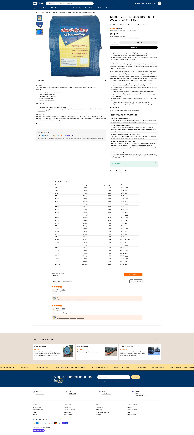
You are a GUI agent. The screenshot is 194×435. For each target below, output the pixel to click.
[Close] (155, 162)
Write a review (133, 274)
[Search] (91, 3)
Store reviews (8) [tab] (67, 281)
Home (37, 12)
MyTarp (38, 427)
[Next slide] (159, 339)
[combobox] (70, 3)
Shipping (112, 36)
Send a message (40, 393)
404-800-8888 (72, 393)
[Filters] (131, 281)
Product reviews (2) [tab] (57, 281)
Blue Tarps (63, 12)
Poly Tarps (55, 12)
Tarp (123, 30)
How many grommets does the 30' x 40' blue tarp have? (125, 134)
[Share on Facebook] (116, 171)
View (126, 187)
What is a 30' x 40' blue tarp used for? (120, 118)
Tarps (42, 12)
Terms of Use (116, 381)
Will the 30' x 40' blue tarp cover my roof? (121, 152)
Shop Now (131, 165)
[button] (113, 28)
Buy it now (134, 47)
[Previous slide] (155, 339)
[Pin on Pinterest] (125, 171)
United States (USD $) (40, 419)
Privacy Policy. (125, 381)
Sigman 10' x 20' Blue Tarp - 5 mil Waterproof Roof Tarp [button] (70, 299)
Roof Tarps (48, 12)
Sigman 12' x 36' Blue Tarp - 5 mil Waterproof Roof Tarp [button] (70, 318)
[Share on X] (121, 171)
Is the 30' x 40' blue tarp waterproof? (120, 125)
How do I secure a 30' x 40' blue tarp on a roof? (123, 141)
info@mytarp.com (106, 393)
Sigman (116, 30)
